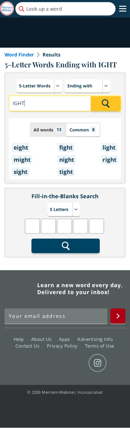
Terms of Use (99, 346)
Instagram (97, 363)
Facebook (32, 363)
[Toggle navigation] (122, 8)
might (22, 160)
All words (47, 130)
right (109, 160)
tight (66, 172)
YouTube (76, 363)
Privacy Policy (63, 346)
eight (21, 147)
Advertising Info (95, 339)
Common (82, 130)
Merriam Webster (20, 288)
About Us (42, 339)
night (66, 160)
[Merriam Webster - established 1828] (7, 9)
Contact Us (28, 346)
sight (21, 172)
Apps (65, 339)
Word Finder (19, 54)
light (108, 147)
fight (66, 147)
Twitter (54, 363)
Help (19, 339)
